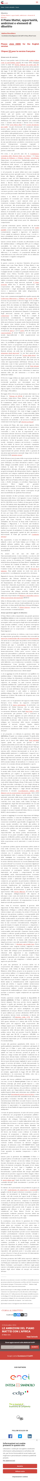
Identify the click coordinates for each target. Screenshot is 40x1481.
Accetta (20, 1466)
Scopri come (20, 1356)
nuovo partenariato (19, 705)
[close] (36, 1440)
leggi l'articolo (32, 1337)
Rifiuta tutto (20, 1471)
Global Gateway (24, 607)
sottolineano (35, 158)
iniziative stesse (16, 455)
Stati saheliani (34, 740)
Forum (17, 7)
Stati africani (34, 366)
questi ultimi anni (8, 1180)
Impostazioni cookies (20, 1477)
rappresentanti (6, 333)
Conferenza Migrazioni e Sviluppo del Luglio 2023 (19, 298)
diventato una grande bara (25, 944)
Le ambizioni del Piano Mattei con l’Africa (18, 1330)
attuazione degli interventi (10, 353)
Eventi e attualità (9, 7)
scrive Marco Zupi (16, 125)
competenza (5, 316)
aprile (22, 330)
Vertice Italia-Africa (29, 355)
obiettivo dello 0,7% (22, 1017)
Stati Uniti (29, 711)
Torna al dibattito (12, 1310)
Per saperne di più (9, 1460)
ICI (10, 51)
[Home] (4, 2)
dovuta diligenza (19, 891)
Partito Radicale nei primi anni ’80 (27, 65)
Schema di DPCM (16, 396)
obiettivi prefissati (27, 422)
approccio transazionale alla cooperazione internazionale (20, 638)
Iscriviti (35, 1347)
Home (2, 7)
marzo (12, 330)
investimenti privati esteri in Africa (22, 1094)
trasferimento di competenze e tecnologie (22, 1190)
